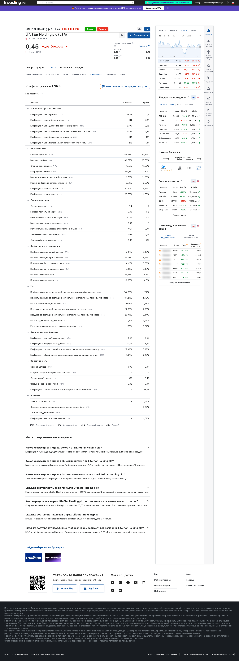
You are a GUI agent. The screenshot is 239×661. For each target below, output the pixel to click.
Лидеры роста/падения (172, 97)
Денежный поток (79, 74)
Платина (162, 78)
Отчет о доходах (53, 74)
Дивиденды (111, 74)
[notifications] (227, 2)
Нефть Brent (164, 61)
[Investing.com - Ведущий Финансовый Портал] (15, 3)
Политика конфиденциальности (195, 654)
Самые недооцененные (168, 236)
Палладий (163, 83)
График (40, 67)
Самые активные (166, 104)
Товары (184, 30)
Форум (79, 67)
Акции (193, 30)
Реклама (190, 580)
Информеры (160, 591)
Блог (156, 574)
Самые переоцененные (191, 236)
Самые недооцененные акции (172, 227)
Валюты (162, 30)
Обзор (29, 67)
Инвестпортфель (162, 585)
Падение (189, 104)
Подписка (143, 46)
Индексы (173, 30)
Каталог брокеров (169, 152)
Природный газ (165, 87)
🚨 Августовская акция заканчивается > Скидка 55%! (168, 3)
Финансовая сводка (33, 74)
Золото (162, 70)
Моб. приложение (163, 580)
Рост (179, 104)
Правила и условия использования (162, 654)
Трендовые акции (169, 181)
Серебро (163, 74)
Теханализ (66, 67)
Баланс (66, 74)
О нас (189, 574)
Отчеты (122, 74)
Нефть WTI (163, 65)
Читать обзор (198, 168)
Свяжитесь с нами (195, 585)
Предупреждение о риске (223, 654)
